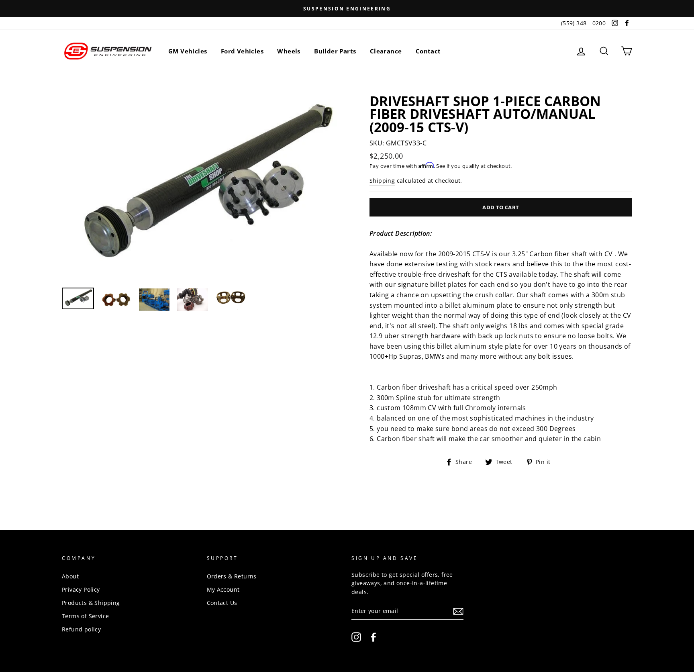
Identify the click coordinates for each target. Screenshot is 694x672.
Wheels (288, 51)
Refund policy (81, 629)
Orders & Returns (232, 576)
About (70, 576)
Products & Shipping (91, 603)
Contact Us (222, 603)
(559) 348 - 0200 (583, 23)
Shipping (382, 180)
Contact (428, 51)
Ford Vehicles (242, 51)
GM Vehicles (187, 51)
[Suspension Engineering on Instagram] (356, 637)
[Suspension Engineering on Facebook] (373, 637)
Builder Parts (335, 51)
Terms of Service (85, 616)
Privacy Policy (81, 589)
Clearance (386, 51)
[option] (347, 8)
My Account (223, 589)
